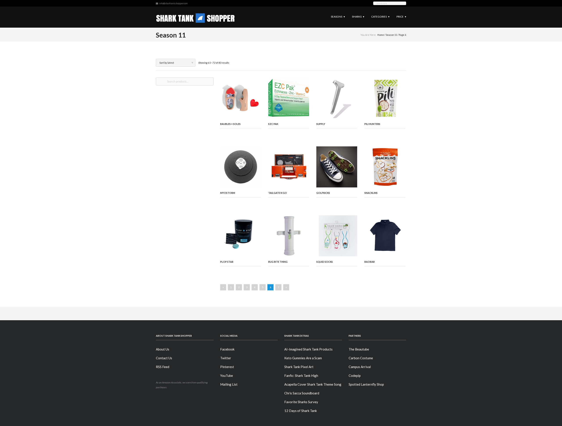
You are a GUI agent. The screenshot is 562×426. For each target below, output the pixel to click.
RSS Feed (162, 367)
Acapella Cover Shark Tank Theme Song (312, 384)
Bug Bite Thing (278, 261)
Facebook (227, 349)
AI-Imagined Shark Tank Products (308, 349)
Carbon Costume (361, 358)
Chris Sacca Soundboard (301, 393)
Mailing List (229, 384)
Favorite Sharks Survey (301, 402)
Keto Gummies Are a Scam (303, 358)
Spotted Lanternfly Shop (366, 384)
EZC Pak (273, 123)
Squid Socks (324, 261)
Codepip (355, 375)
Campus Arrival (360, 367)
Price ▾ (401, 16)
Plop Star (226, 261)
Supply (320, 123)
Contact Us (164, 358)
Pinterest (227, 367)
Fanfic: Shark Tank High (301, 375)
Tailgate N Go (277, 192)
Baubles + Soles (230, 123)
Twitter (225, 358)
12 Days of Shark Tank (300, 411)
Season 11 (391, 34)
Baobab (369, 261)
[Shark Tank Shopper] (195, 17)
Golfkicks (323, 192)
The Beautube (359, 349)
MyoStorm (227, 192)
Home (380, 34)
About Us (162, 349)
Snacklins (371, 192)
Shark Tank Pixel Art (298, 367)
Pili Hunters (372, 123)
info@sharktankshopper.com (173, 3)
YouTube (226, 375)
